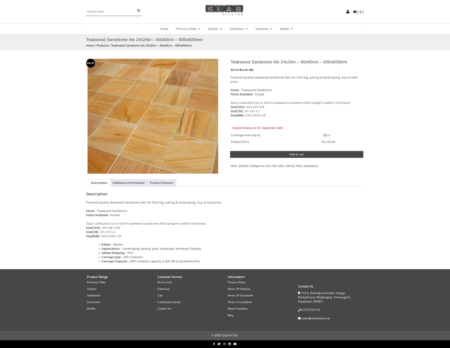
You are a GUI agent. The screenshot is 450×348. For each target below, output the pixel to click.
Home (164, 28)
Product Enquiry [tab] (161, 182)
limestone (262, 28)
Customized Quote (169, 302)
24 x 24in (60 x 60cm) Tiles (284, 166)
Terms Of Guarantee (240, 295)
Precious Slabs (186, 28)
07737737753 (311, 310)
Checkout (163, 288)
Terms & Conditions (240, 302)
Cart (160, 295)
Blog (230, 315)
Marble (285, 28)
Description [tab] (99, 182)
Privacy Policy (237, 282)
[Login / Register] (348, 12)
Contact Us (164, 308)
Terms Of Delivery (239, 288)
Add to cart (297, 154)
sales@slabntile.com (316, 318)
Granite (213, 28)
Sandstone (237, 28)
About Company (238, 308)
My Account (164, 282)
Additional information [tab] (129, 182)
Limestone (93, 302)
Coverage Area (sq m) (245, 135)
